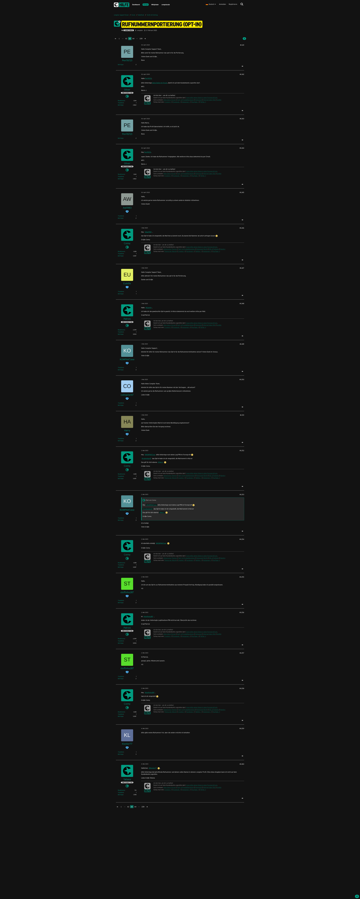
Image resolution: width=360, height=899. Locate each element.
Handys (222, 249)
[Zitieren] (242, 66)
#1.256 (242, 612)
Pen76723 (148, 78)
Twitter (197, 251)
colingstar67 (147, 458)
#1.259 (242, 728)
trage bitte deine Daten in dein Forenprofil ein (201, 98)
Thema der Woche (170, 251)
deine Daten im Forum (159, 83)
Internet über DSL (209, 100)
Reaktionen (121, 100)
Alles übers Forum (170, 100)
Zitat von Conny (150, 500)
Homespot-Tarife (202, 249)
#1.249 (242, 344)
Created (167, 102)
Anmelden (222, 4)
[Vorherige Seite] (115, 38)
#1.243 (242, 119)
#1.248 (242, 303)
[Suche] (242, 4)
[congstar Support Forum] (121, 4)
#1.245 (242, 192)
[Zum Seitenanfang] (357, 896)
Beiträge (120, 64)
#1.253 (242, 494)
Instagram (185, 102)
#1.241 (242, 45)
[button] (211, 4)
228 (141, 38)
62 (126, 38)
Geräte (219, 100)
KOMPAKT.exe (150, 455)
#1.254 (242, 539)
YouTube (194, 102)
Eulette (149, 308)
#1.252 (242, 450)
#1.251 (242, 415)
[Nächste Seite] (145, 38)
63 (130, 38)
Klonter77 (153, 768)
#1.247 (242, 268)
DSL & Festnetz (214, 249)
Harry (161, 462)
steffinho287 (149, 616)
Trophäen (121, 103)
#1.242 (242, 74)
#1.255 (242, 577)
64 (133, 38)
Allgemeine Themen (170, 249)
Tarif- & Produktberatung (185, 100)
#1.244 (242, 148)
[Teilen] (244, 38)
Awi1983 (149, 232)
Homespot (198, 100)
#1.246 (242, 228)
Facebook (176, 102)
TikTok (202, 102)
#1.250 (242, 379)
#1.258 (242, 688)
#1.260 (242, 764)
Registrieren (233, 4)
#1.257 (242, 653)
